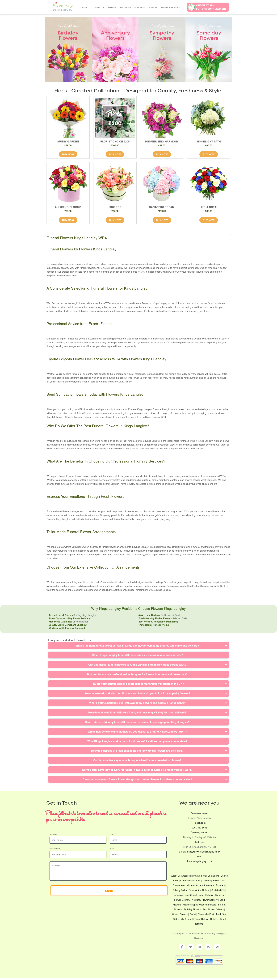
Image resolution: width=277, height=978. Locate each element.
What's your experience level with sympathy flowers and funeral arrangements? (137, 703)
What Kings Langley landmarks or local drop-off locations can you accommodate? (137, 741)
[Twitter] (190, 947)
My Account (187, 919)
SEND (109, 890)
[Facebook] (182, 947)
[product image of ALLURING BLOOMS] (68, 183)
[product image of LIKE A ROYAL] (209, 183)
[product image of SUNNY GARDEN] (68, 118)
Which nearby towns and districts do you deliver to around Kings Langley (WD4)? (137, 731)
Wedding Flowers (207, 904)
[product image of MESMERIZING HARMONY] (162, 118)
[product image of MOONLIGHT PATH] (209, 118)
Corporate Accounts (190, 880)
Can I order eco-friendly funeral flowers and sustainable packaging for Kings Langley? (137, 722)
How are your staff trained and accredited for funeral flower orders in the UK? (137, 684)
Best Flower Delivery (213, 909)
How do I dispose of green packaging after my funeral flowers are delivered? (137, 750)
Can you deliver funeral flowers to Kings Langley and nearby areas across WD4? (137, 664)
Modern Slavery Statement (200, 885)
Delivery (112, 7)
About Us (85, 7)
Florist (192, 914)
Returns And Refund (170, 7)
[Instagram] (199, 947)
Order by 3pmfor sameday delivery (211, 7)
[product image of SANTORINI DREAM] (162, 183)
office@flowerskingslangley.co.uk (203, 851)
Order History (201, 919)
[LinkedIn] (208, 947)
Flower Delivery (205, 894)
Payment (153, 7)
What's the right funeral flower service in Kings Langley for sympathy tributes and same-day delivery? (137, 645)
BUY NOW (68, 154)
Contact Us (99, 7)
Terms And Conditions (184, 894)
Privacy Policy (180, 890)
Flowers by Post (206, 914)
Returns (214, 919)
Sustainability (218, 890)
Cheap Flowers (180, 914)
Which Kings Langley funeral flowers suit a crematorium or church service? (137, 655)
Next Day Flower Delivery (205, 899)
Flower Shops (190, 904)
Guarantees (139, 7)
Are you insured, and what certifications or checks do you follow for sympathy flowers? (137, 693)
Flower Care (125, 7)
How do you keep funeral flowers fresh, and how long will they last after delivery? (137, 712)
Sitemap (199, 923)
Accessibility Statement (194, 875)
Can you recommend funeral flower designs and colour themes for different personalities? (137, 779)
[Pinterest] (217, 947)
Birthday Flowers (192, 909)
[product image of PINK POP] (115, 183)
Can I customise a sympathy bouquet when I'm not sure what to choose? (137, 760)
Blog (222, 919)
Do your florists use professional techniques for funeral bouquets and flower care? (137, 674)
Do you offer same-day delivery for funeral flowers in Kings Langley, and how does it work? (137, 770)
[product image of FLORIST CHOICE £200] (115, 118)
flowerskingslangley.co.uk (199, 861)
